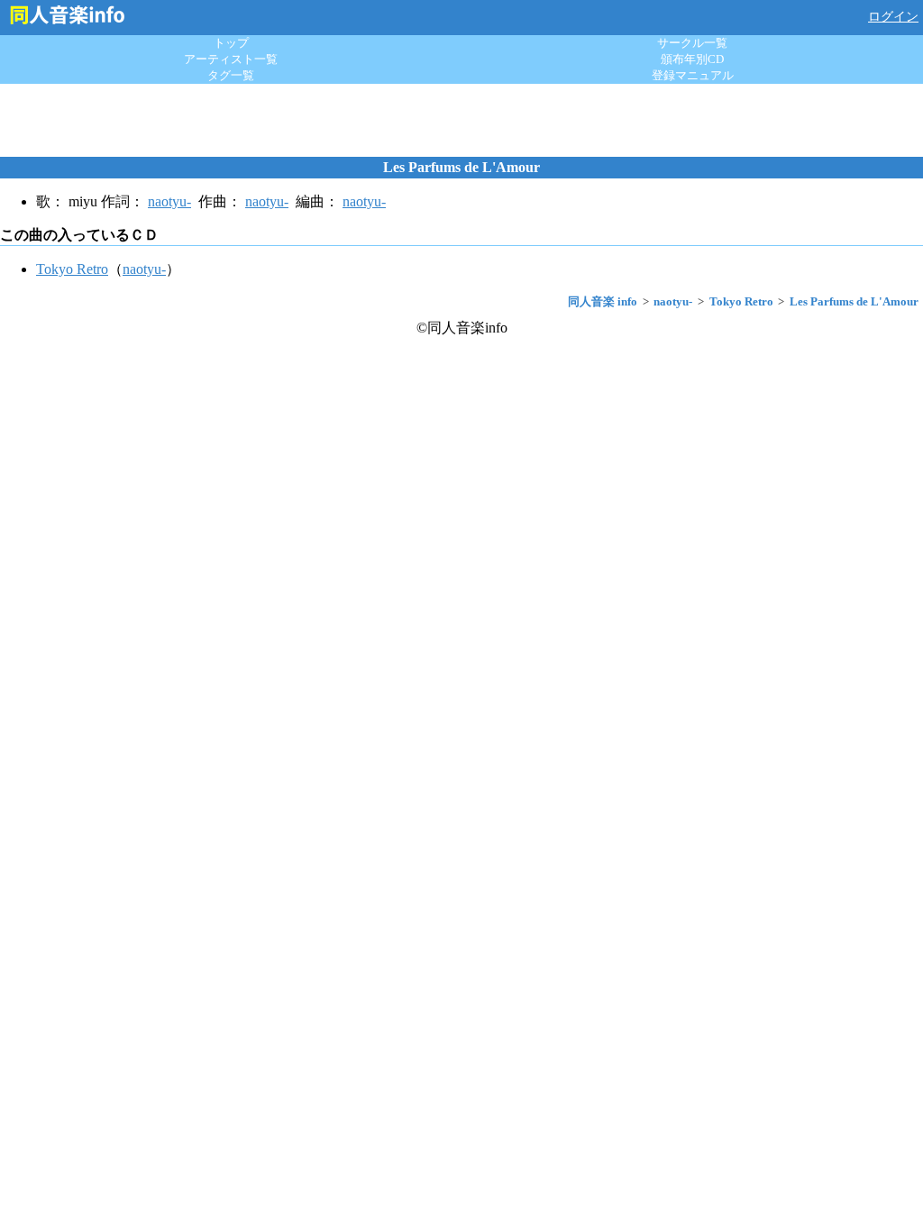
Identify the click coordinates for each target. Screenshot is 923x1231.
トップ (231, 43)
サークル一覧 (692, 43)
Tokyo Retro (72, 269)
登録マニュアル (693, 75)
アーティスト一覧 (231, 59)
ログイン (893, 16)
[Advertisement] (461, 120)
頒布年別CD (692, 59)
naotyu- (169, 201)
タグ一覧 (230, 75)
